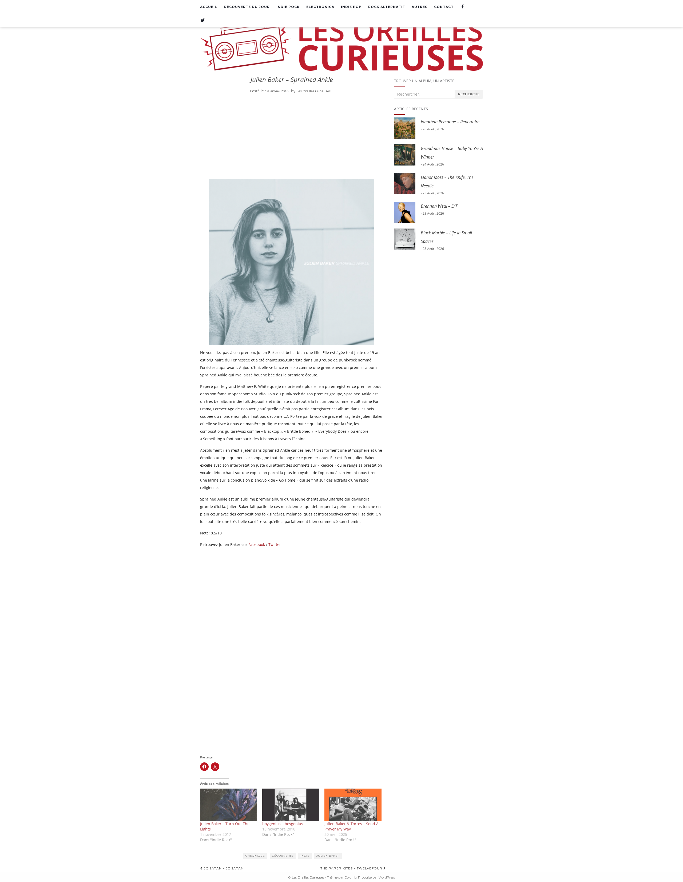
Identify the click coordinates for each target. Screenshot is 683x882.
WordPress (387, 877)
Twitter (274, 544)
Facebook (256, 544)
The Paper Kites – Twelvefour (351, 868)
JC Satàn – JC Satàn (223, 868)
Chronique (255, 855)
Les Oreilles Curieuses (313, 91)
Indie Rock (288, 7)
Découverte (282, 855)
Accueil (208, 7)
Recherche (468, 94)
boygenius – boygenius (282, 823)
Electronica (320, 7)
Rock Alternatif (386, 7)
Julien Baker (328, 855)
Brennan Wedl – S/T (439, 206)
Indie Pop (351, 7)
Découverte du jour (247, 7)
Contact (444, 7)
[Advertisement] (291, 137)
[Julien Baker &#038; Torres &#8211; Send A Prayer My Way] (352, 805)
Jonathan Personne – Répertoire (450, 122)
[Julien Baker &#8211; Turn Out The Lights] (228, 805)
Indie (304, 855)
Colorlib (350, 877)
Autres (419, 7)
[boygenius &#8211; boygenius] (290, 805)
